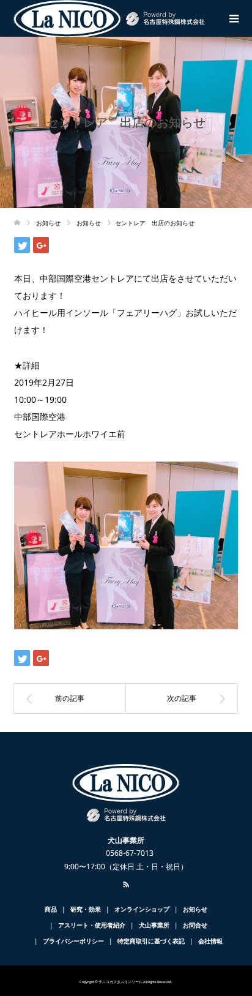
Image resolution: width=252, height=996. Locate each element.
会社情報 (210, 941)
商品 (51, 909)
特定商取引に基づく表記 (151, 941)
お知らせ (195, 909)
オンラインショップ (141, 909)
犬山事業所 (154, 925)
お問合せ (195, 925)
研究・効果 (85, 909)
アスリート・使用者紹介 (91, 925)
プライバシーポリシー (73, 941)
